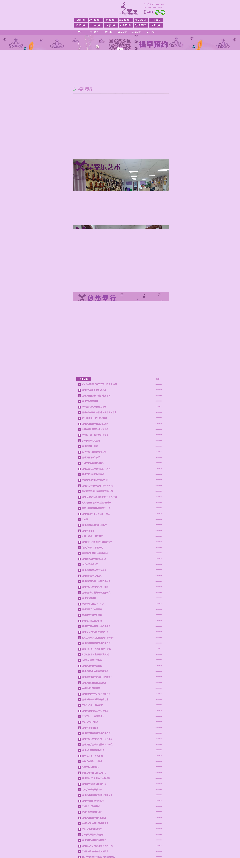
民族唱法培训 (110, 20)
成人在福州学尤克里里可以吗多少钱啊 (99, 384)
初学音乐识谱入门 (90, 564)
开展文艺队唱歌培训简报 (93, 463)
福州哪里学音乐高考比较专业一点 (97, 744)
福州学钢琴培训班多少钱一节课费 (97, 485)
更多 (158, 379)
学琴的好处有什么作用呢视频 (95, 553)
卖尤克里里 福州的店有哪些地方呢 (97, 491)
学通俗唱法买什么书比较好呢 (95, 480)
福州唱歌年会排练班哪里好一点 (96, 592)
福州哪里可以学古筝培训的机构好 (97, 677)
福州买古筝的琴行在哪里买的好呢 (97, 846)
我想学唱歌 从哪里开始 (92, 547)
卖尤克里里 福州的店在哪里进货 (96, 502)
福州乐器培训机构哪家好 (93, 474)
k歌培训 (81, 20)
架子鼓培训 (140, 20)
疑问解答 (122, 32)
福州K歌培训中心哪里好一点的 (96, 514)
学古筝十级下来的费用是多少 (95, 435)
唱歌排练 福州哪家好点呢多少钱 (96, 649)
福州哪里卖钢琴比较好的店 (94, 818)
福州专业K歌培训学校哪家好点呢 (97, 542)
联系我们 (150, 32)
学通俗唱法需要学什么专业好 (95, 429)
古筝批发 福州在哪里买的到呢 (95, 654)
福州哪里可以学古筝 (91, 457)
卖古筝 (85, 519)
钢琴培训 (80, 25)
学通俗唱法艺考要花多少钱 (94, 773)
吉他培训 (95, 25)
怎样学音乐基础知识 (91, 767)
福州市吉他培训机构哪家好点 (95, 632)
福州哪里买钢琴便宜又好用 (94, 559)
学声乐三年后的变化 (91, 440)
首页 (80, 32)
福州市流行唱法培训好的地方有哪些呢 (99, 497)
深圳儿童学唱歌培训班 (92, 812)
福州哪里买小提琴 (90, 446)
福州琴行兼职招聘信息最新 (94, 390)
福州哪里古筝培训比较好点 (94, 784)
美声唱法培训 (125, 20)
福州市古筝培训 (89, 598)
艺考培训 (155, 25)
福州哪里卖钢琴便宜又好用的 (95, 424)
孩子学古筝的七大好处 (92, 761)
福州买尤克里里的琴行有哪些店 (96, 694)
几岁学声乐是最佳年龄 (92, 789)
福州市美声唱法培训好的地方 (95, 699)
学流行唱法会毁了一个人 (93, 604)
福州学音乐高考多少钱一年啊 (95, 587)
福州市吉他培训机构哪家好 (94, 840)
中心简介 (94, 32)
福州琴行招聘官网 (90, 727)
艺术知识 (83, 379)
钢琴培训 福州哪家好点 (92, 756)
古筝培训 (110, 25)
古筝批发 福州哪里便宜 (92, 536)
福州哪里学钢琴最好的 (92, 666)
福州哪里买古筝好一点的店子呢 (96, 626)
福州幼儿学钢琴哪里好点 (93, 750)
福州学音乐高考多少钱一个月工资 (97, 739)
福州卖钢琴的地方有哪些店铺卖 (96, 581)
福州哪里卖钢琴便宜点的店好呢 (96, 643)
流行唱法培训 (95, 20)
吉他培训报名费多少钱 (92, 621)
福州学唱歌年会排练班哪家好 (95, 671)
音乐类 (108, 32)
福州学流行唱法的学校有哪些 (95, 711)
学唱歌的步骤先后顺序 (92, 615)
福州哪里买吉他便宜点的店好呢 (96, 733)
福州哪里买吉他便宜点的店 (94, 682)
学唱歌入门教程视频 (91, 806)
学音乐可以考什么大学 (92, 829)
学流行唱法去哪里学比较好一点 (96, 508)
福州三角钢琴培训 (90, 401)
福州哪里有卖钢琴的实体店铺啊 (96, 395)
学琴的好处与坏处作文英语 (94, 407)
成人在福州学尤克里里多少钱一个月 (98, 637)
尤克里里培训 (140, 25)
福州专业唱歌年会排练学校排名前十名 (99, 412)
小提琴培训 (125, 25)
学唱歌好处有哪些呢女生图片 (95, 851)
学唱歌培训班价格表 (91, 688)
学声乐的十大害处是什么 (93, 716)
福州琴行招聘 (88, 531)
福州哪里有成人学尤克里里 (94, 570)
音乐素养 (155, 20)
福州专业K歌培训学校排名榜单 (96, 778)
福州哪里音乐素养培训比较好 (95, 525)
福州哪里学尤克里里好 (92, 609)
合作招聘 (136, 32)
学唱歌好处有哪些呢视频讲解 (95, 823)
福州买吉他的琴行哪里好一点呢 (96, 469)
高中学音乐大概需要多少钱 (94, 452)
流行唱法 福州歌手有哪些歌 (94, 418)
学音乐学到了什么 (90, 722)
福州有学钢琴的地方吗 (92, 576)
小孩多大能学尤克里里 (92, 660)
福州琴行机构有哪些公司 (93, 801)
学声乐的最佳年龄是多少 (93, 834)
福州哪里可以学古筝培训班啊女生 (97, 795)
